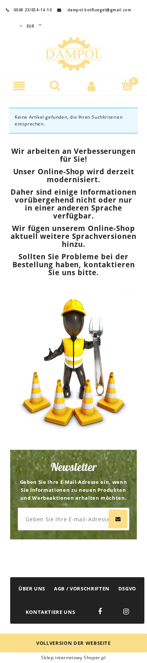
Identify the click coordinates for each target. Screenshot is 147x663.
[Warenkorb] (128, 85)
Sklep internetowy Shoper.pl (73, 657)
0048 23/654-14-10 (29, 9)
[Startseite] (73, 52)
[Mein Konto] (92, 85)
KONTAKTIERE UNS (50, 612)
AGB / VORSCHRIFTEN (82, 588)
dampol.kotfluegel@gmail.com (99, 9)
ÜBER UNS (31, 588)
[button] (20, 85)
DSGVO (127, 588)
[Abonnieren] (118, 519)
